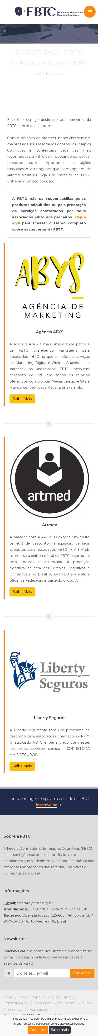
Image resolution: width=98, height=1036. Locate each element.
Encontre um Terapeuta (55, 1003)
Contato (15, 1009)
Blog (87, 1003)
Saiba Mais (22, 399)
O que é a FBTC (59, 997)
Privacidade (30, 997)
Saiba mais (60, 1030)
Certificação (17, 1003)
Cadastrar (82, 973)
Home (39, 73)
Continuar (38, 1030)
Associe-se (39, 1009)
